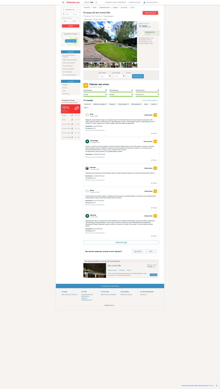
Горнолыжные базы (87, 294)
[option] (110, 41)
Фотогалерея (66, 93)
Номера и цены (88, 19)
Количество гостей (67, 18)
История (65, 87)
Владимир (65, 84)
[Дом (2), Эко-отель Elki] (102, 65)
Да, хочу (138, 251)
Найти (70, 26)
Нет (150, 251)
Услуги (105, 19)
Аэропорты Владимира (68, 68)
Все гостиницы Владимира (69, 74)
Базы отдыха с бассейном (108, 294)
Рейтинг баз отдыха (126, 294)
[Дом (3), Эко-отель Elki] (91, 65)
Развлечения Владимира (69, 62)
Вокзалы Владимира (68, 65)
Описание (122, 270)
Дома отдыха (85, 296)
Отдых (64, 90)
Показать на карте (108, 16)
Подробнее (153, 274)
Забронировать (150, 13)
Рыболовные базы (86, 300)
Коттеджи (84, 298)
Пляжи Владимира (67, 71)
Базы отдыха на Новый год (70, 294)
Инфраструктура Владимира (70, 59)
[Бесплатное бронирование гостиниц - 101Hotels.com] (73, 2)
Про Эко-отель (98, 19)
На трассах (143, 294)
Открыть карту (70, 41)
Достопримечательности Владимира (69, 56)
